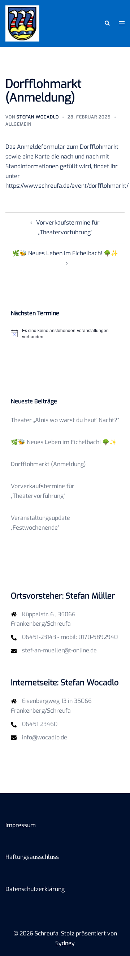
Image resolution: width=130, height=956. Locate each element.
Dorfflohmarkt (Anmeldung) (48, 464)
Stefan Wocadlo (38, 117)
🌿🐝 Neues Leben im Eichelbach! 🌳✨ (65, 253)
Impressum (20, 825)
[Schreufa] (22, 23)
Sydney (65, 943)
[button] (107, 23)
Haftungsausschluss (32, 857)
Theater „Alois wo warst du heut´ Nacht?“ (65, 420)
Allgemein (18, 124)
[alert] (65, 333)
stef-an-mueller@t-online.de (59, 650)
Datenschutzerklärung (35, 889)
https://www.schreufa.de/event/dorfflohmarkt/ (67, 186)
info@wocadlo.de (44, 737)
